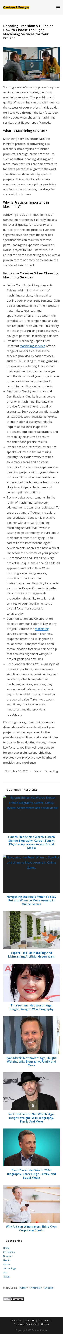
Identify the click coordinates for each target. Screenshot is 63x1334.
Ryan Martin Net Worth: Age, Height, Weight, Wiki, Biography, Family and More (31, 1061)
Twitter (22, 1287)
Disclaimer (43, 1320)
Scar (36, 771)
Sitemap (45, 1324)
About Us (30, 1320)
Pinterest (35, 1287)
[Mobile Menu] (58, 7)
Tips (5, 1272)
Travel (6, 1276)
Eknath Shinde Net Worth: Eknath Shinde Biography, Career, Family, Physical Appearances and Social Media (31, 842)
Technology (51, 771)
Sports (6, 1264)
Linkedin (49, 1287)
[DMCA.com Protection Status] (13, 1298)
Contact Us (16, 1320)
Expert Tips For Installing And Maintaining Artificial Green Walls (31, 954)
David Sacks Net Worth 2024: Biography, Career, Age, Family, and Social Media (31, 1173)
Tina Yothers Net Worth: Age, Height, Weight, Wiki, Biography (31, 1007)
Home (6, 1247)
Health (6, 1260)
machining (42, 629)
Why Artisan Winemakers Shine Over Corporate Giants (31, 1228)
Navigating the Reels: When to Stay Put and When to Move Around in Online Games (31, 900)
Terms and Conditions (25, 1324)
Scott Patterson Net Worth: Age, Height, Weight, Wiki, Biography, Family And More (31, 1117)
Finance (7, 1256)
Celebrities (9, 1252)
